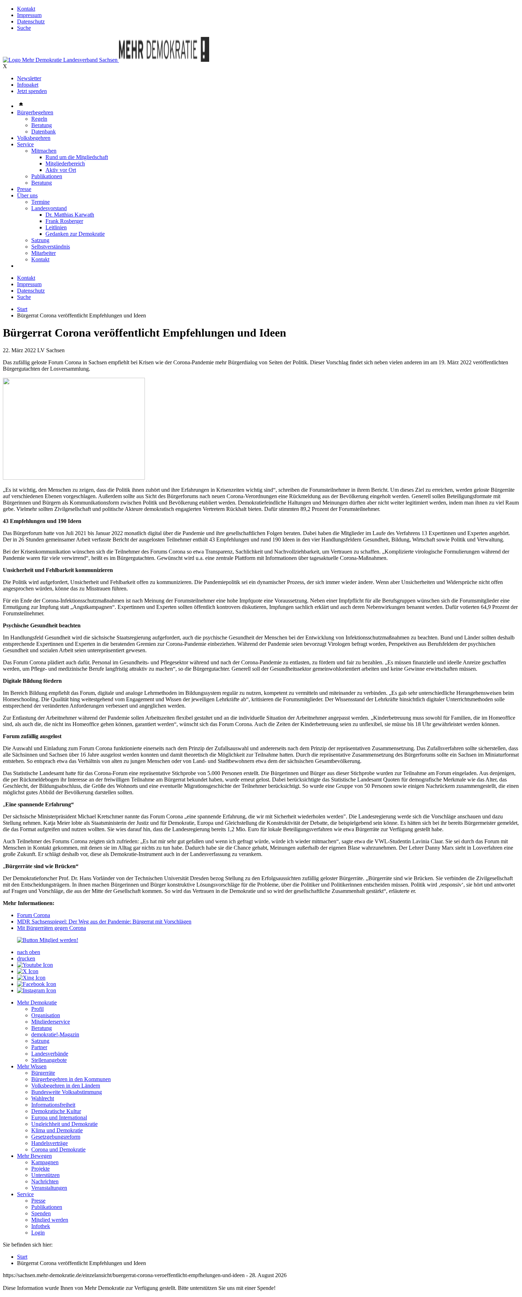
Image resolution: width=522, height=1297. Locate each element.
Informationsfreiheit (53, 1105)
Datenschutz (31, 21)
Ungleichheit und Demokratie (64, 1124)
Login (38, 1233)
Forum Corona (33, 915)
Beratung (41, 125)
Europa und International (59, 1118)
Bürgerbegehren (35, 112)
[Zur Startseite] (61, 60)
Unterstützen (45, 1175)
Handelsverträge (49, 1143)
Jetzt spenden (32, 91)
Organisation (45, 1015)
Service (25, 144)
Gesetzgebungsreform (55, 1137)
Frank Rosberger (64, 221)
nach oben (28, 952)
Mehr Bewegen (34, 1156)
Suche (24, 28)
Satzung (40, 240)
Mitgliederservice (50, 1022)
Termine (40, 202)
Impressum (29, 15)
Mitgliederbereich (65, 163)
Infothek (40, 1226)
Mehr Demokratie (37, 1002)
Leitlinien (56, 227)
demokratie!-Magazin (55, 1034)
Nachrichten (45, 1181)
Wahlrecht (42, 1098)
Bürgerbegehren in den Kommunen (71, 1079)
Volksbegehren (33, 138)
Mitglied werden (49, 1220)
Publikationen (46, 176)
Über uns (27, 195)
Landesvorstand (49, 208)
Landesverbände (49, 1054)
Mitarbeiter (43, 253)
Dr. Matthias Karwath (69, 215)
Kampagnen (45, 1162)
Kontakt (26, 9)
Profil (37, 1009)
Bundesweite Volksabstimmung (66, 1092)
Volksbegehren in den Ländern (65, 1086)
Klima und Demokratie (57, 1130)
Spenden (41, 1213)
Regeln (39, 119)
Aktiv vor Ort (60, 170)
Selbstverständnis (50, 247)
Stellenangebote (49, 1060)
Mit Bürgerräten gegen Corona (51, 928)
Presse (24, 189)
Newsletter (29, 78)
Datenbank (43, 132)
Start (22, 309)
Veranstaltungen (49, 1188)
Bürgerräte (43, 1073)
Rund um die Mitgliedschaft (76, 157)
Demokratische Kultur (56, 1111)
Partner (39, 1047)
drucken (26, 958)
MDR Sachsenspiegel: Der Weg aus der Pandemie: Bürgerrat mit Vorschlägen (104, 922)
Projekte (40, 1169)
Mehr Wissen (32, 1066)
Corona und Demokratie (58, 1149)
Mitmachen (43, 151)
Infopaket (27, 85)
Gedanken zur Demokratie (75, 234)
